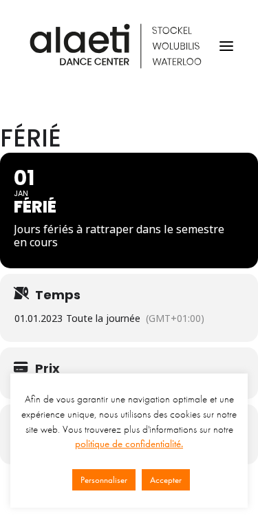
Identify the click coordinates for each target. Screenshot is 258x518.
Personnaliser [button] (103, 480)
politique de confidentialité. (129, 444)
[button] (226, 46)
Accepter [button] (166, 480)
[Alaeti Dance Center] (115, 46)
